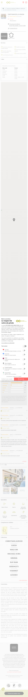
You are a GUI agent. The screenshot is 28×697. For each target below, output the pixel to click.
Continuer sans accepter (7, 379)
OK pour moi (21, 379)
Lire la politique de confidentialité (7, 342)
